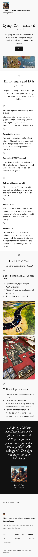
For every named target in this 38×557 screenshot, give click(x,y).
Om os (19, 49)
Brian (18, 502)
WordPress (17, 550)
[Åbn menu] (4, 17)
